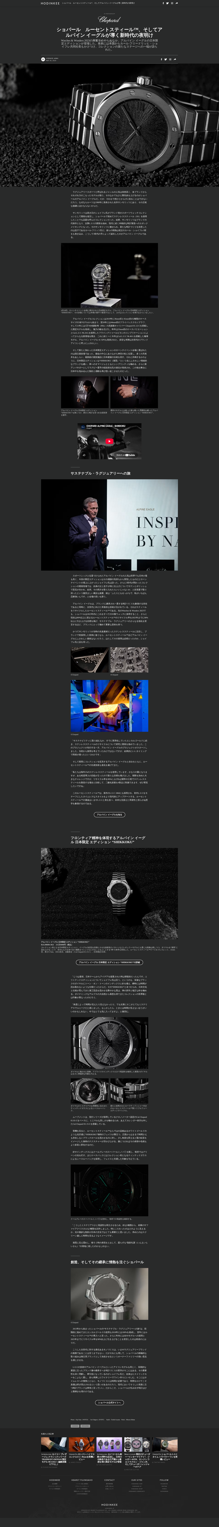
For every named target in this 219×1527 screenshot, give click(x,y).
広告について (109, 1489)
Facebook (164, 1484)
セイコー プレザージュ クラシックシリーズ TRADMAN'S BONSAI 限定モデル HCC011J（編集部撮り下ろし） (54, 1459)
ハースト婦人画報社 (82, 1484)
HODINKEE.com (137, 1484)
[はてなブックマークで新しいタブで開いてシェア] (172, 3)
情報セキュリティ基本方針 (82, 1491)
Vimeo (164, 1489)
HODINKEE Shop (137, 1489)
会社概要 (54, 1484)
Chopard (75, 1426)
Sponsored (85, 1426)
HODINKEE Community (137, 1491)
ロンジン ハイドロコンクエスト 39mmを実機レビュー (82, 1456)
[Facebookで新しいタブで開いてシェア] (163, 3)
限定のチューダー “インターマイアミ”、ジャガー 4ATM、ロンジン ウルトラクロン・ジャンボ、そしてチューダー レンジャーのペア (137, 1460)
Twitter (164, 1486)
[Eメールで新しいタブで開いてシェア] (177, 3)
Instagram (164, 1491)
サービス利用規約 (54, 1489)
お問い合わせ (109, 1486)
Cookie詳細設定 (82, 1494)
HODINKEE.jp (136, 1486)
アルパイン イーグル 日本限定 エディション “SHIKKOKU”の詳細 (109, 962)
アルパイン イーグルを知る (109, 814)
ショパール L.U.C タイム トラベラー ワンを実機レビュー (165, 1456)
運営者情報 (109, 1484)
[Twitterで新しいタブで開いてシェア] (167, 3)
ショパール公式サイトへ (109, 1402)
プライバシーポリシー (55, 1486)
